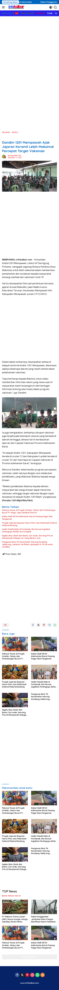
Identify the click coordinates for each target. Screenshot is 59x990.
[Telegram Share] (49, 625)
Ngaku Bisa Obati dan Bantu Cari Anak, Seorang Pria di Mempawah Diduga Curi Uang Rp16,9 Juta (27, 536)
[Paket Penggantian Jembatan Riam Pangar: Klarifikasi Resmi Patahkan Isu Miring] (44, 907)
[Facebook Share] (33, 625)
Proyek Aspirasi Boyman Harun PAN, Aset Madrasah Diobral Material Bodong (29, 524)
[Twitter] (22, 975)
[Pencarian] (55, 7)
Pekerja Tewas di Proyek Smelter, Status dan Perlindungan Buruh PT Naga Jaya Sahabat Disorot (28, 511)
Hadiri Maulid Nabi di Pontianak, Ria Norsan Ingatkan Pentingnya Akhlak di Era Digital (26, 530)
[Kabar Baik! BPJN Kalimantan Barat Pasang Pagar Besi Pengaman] (44, 644)
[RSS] (42, 975)
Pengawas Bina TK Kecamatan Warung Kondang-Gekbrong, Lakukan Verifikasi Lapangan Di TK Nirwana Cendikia (27, 544)
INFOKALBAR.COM (14, 155)
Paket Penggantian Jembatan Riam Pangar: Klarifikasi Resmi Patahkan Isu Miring (43, 919)
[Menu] (4, 7)
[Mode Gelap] (50, 7)
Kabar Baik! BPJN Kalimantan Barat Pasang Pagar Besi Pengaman (27, 517)
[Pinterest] (27, 975)
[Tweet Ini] (38, 625)
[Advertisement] (29, 41)
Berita (4, 138)
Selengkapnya (28, 957)
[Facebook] (17, 975)
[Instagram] (32, 975)
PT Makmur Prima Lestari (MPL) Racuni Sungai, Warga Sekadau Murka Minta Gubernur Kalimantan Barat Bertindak (15, 919)
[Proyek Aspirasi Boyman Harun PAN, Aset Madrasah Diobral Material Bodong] (15, 672)
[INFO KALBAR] (15, 7)
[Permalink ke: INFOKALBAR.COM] (4, 156)
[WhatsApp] (37, 975)
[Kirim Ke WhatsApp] (55, 625)
